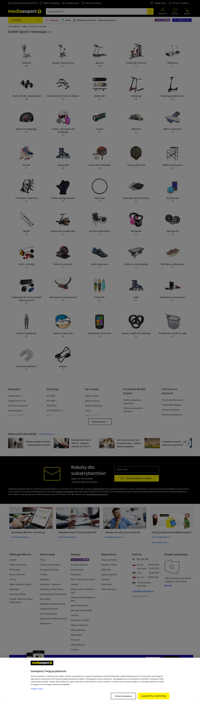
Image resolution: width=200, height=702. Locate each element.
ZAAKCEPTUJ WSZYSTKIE (153, 696)
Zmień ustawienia (123, 696)
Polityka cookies (37, 688)
